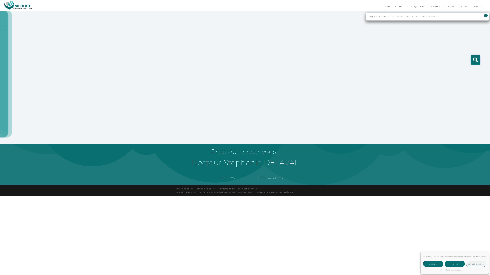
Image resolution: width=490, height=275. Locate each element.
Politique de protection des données (237, 189)
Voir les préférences (476, 264)
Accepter (433, 264)
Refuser (454, 264)
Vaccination (478, 7)
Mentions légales (184, 189)
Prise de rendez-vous (436, 7)
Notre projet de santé (416, 7)
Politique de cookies (453, 270)
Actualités (452, 7)
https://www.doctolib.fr (269, 178)
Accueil (387, 7)
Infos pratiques (464, 7)
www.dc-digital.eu (220, 192)
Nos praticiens (399, 7)
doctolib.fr (169, 43)
